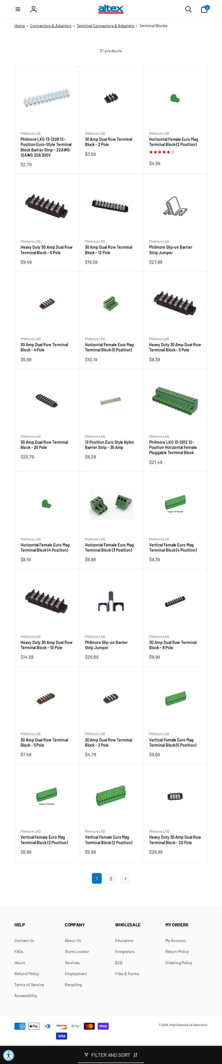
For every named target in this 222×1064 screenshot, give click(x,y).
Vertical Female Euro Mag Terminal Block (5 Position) (173, 742)
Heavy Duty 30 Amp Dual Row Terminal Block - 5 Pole (175, 347)
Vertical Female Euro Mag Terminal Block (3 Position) (45, 840)
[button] (18, 9)
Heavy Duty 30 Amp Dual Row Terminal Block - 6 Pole (47, 250)
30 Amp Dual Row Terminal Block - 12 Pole (108, 250)
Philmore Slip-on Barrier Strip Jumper (170, 250)
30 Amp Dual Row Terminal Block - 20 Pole (44, 445)
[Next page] (125, 878)
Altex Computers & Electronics (188, 1024)
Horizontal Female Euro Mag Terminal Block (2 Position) (174, 142)
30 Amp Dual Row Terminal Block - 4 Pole (44, 347)
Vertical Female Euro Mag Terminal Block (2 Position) (109, 840)
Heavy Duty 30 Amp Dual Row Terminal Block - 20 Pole (175, 840)
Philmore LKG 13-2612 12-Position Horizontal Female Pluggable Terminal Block (173, 448)
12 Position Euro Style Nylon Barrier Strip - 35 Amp (109, 445)
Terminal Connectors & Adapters (105, 25)
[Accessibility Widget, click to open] (8, 1055)
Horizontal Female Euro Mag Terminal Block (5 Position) (109, 347)
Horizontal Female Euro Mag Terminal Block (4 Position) (45, 547)
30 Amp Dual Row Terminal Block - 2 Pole (108, 142)
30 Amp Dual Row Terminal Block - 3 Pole (108, 742)
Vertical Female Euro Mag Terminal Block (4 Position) (174, 547)
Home (19, 25)
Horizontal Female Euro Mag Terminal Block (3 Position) (109, 547)
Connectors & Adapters (50, 25)
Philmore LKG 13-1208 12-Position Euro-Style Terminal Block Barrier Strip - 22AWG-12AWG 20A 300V (46, 147)
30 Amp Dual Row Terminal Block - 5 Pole (44, 742)
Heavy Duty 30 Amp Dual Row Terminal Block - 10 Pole (47, 645)
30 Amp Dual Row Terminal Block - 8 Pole (173, 645)
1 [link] (97, 878)
